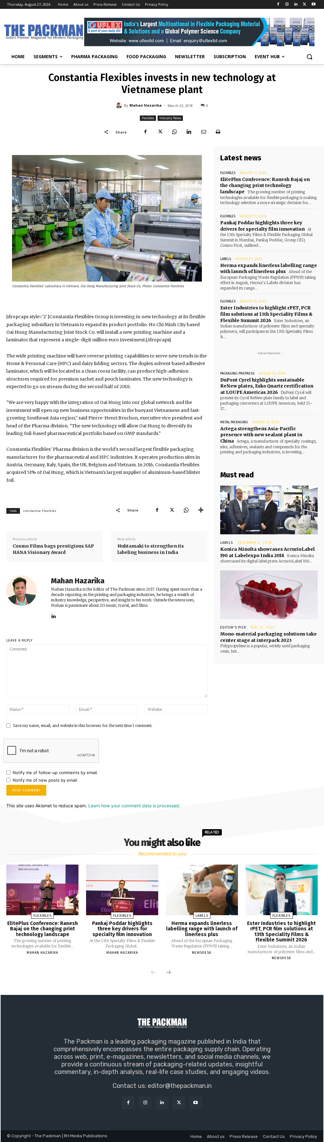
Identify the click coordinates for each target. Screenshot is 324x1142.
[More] (201, 510)
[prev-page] (153, 973)
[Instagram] (287, 4)
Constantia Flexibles (39, 510)
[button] (309, 56)
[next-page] (168, 973)
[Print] (218, 132)
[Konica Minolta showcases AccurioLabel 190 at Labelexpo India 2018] (269, 510)
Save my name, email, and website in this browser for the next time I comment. (83, 725)
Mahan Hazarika (145, 105)
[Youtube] (313, 4)
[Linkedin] (296, 4)
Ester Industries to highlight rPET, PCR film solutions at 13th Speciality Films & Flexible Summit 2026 (266, 314)
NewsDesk (201, 953)
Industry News (170, 118)
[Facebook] (278, 4)
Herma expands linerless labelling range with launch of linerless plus (268, 269)
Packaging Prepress (237, 373)
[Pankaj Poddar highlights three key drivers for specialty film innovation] (122, 890)
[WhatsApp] (174, 132)
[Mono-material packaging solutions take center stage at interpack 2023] (269, 594)
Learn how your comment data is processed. (134, 805)
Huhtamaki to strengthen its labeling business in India (150, 549)
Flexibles (148, 118)
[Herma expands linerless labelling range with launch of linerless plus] (202, 890)
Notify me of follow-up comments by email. (55, 772)
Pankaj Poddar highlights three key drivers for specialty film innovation (262, 226)
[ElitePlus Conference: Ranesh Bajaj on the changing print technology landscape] (42, 890)
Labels (225, 259)
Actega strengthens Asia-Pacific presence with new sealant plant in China (261, 435)
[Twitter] (304, 4)
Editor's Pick (233, 627)
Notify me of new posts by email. (45, 780)
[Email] (203, 132)
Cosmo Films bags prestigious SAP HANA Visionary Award (53, 549)
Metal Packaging (234, 422)
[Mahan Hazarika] (120, 105)
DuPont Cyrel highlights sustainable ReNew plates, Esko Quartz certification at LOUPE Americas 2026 (266, 386)
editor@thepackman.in (180, 1085)
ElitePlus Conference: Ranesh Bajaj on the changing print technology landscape (265, 186)
